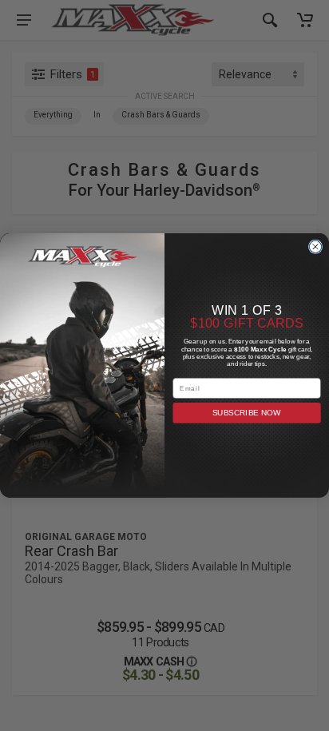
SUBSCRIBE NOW (247, 412)
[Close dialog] (315, 246)
